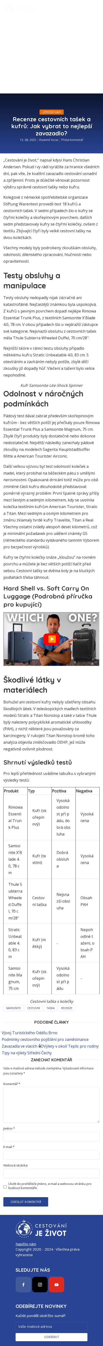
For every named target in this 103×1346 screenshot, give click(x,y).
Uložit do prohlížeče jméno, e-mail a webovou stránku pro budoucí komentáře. (50, 1186)
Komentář (11, 1084)
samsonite (13, 1008)
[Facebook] (23, 1284)
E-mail (8, 1147)
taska (50, 1008)
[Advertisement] (51, 68)
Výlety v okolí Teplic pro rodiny (71, 1046)
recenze (66, 1008)
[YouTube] (56, 1284)
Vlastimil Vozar (49, 140)
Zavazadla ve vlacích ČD (23, 1046)
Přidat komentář (72, 140)
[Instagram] (40, 1284)
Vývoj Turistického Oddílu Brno (29, 1032)
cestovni (33, 1008)
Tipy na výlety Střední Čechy (27, 1053)
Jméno (9, 1128)
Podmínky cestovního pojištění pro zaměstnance (45, 1039)
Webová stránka (15, 1165)
